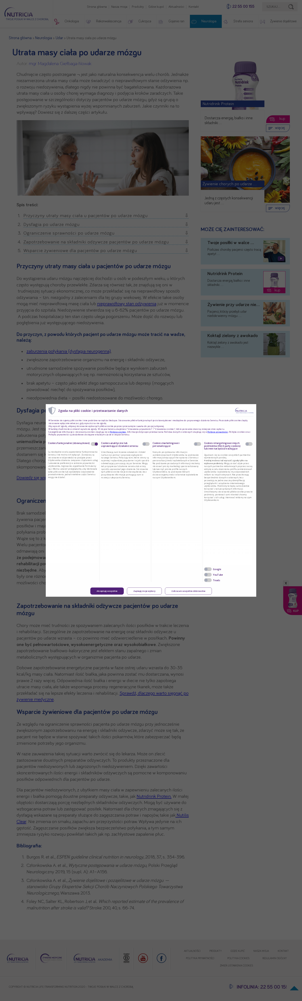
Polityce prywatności (217, 432)
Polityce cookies (118, 432)
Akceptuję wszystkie (107, 591)
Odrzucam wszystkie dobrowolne (188, 591)
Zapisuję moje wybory (144, 591)
